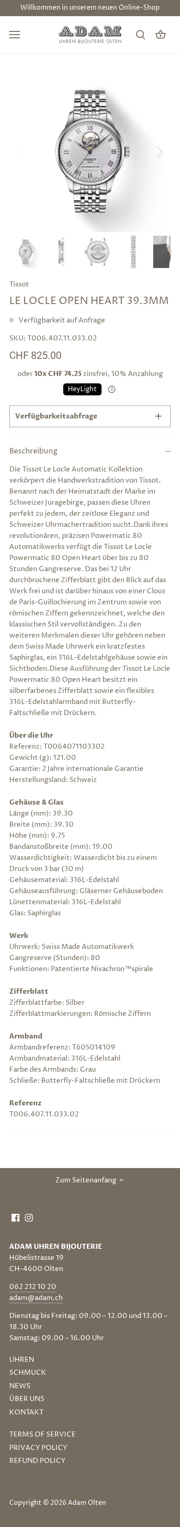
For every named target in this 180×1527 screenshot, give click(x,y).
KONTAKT (26, 1412)
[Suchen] (140, 35)
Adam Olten (87, 1503)
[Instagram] (29, 1217)
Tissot (19, 284)
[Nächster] (159, 151)
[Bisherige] (20, 151)
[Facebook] (15, 1217)
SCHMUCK (27, 1373)
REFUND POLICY (37, 1461)
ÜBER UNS (26, 1399)
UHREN (21, 1360)
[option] (90, 151)
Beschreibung (33, 451)
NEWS (19, 1386)
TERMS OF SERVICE (42, 1434)
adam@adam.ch (36, 1298)
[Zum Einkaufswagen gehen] (160, 35)
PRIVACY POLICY (38, 1448)
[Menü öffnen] (14, 34)
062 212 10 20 (32, 1287)
